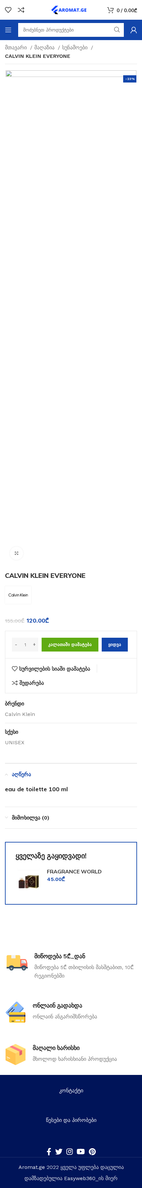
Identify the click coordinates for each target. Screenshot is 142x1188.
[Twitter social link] (58, 1151)
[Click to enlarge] (16, 553)
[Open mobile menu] (8, 29)
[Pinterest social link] (92, 1151)
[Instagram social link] (69, 1151)
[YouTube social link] (81, 1151)
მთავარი (16, 47)
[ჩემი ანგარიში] (133, 29)
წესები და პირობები (71, 1120)
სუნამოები (75, 47)
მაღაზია (45, 47)
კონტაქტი (71, 1090)
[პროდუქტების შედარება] (21, 9)
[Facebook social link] (49, 1151)
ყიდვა (114, 644)
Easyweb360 (79, 1178)
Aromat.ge (31, 1167)
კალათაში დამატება (70, 644)
